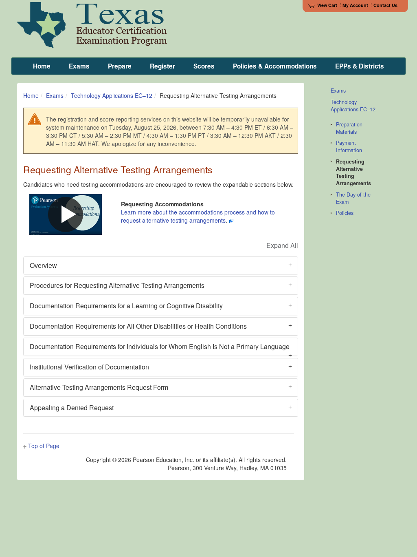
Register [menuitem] (162, 66)
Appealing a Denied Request (72, 407)
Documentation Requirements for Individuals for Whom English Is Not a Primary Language (160, 346)
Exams (55, 95)
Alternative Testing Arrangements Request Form (99, 387)
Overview (43, 265)
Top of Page (43, 446)
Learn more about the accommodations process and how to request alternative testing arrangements (198, 216)
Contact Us (385, 5)
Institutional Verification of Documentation (89, 366)
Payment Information (349, 146)
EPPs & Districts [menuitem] (359, 66)
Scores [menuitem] (204, 66)
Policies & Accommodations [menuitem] (275, 66)
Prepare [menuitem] (120, 66)
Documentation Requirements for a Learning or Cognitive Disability (126, 305)
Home (31, 95)
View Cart (327, 5)
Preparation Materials (349, 128)
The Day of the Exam (353, 198)
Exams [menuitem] (79, 66)
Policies (344, 213)
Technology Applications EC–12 (111, 95)
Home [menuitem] (41, 66)
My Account (355, 5)
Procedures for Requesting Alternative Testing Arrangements (117, 285)
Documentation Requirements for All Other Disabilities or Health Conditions (138, 326)
